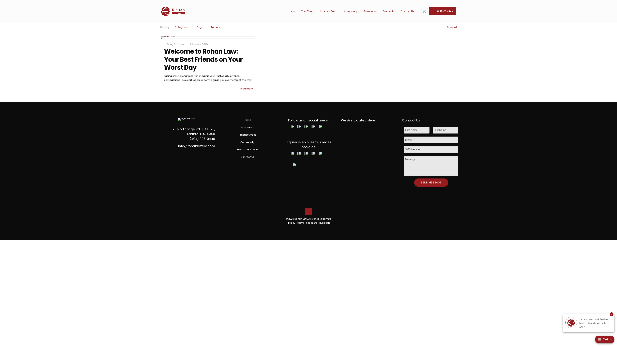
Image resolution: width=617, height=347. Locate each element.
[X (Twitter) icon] (307, 228)
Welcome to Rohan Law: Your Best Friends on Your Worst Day (203, 59)
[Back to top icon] (308, 211)
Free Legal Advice (247, 149)
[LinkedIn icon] (310, 228)
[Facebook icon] (303, 228)
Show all (452, 27)
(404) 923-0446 (444, 11)
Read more (246, 88)
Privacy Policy (295, 222)
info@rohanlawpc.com (196, 146)
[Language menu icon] (424, 11)
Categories (181, 27)
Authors (215, 27)
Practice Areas (247, 134)
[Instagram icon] (313, 228)
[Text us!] (604, 340)
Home (247, 120)
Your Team (247, 127)
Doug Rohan (174, 44)
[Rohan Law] (173, 11)
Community (247, 142)
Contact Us (247, 157)
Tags (199, 27)
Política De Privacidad (317, 222)
